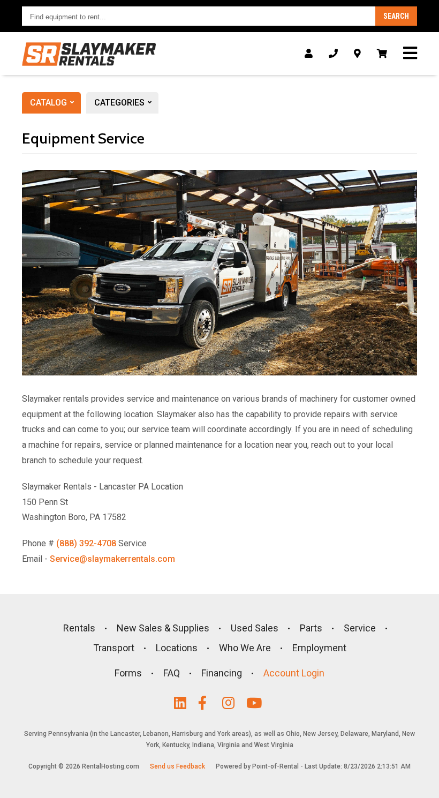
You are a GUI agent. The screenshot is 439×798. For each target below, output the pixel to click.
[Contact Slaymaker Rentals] (357, 53)
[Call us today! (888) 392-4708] (333, 53)
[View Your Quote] (382, 53)
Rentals (79, 628)
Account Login (293, 673)
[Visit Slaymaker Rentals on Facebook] (207, 703)
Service (360, 628)
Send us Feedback (177, 766)
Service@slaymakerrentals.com (112, 559)
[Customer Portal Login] (309, 53)
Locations (177, 647)
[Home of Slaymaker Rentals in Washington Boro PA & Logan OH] (89, 54)
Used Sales (254, 628)
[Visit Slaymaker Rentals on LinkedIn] (183, 703)
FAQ (171, 673)
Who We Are (245, 647)
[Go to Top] (418, 778)
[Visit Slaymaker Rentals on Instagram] (231, 703)
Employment (319, 647)
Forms (128, 673)
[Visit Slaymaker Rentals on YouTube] (255, 703)
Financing (221, 673)
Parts (311, 628)
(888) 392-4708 (86, 543)
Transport (113, 647)
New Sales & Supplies (163, 628)
